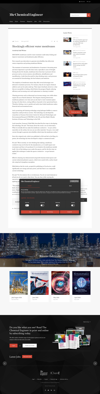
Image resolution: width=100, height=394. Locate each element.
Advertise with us (64, 379)
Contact (46, 379)
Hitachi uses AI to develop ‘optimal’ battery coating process (79, 85)
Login (89, 1)
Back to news (17, 208)
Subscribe (83, 1)
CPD (40, 21)
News (16, 21)
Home (11, 21)
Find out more (75, 112)
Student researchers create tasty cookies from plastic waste (79, 54)
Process (16, 41)
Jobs (35, 21)
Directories (46, 21)
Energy (76, 72)
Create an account (29, 345)
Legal (33, 379)
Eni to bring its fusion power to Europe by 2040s (80, 75)
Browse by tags (54, 379)
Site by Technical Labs (50, 386)
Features (22, 21)
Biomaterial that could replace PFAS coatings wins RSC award (80, 65)
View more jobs (27, 356)
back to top (86, 322)
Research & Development (80, 50)
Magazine (29, 21)
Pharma (76, 37)
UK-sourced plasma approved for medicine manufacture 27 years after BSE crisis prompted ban (80, 42)
